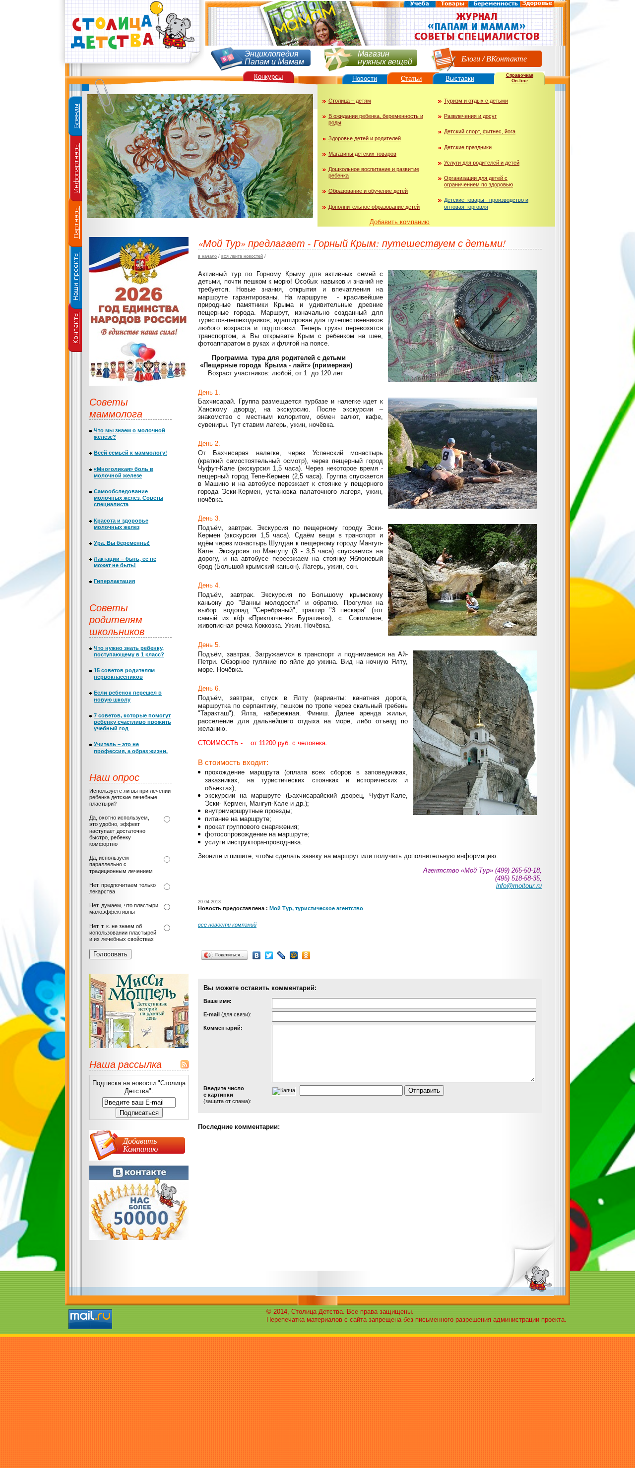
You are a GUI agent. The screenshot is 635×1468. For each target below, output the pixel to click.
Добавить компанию (400, 222)
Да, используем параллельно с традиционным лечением (121, 864)
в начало (207, 256)
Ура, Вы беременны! (122, 543)
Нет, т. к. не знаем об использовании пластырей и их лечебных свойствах (122, 932)
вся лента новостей (242, 256)
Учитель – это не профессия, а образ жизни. (131, 747)
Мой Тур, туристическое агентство (316, 908)
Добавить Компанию (140, 1144)
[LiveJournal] (281, 955)
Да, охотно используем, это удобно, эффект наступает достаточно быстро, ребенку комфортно (119, 831)
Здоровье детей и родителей (364, 138)
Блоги (470, 58)
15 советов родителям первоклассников (124, 673)
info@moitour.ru (519, 885)
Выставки (459, 78)
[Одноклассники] (306, 955)
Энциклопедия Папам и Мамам (274, 56)
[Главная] (131, 67)
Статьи (411, 78)
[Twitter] (269, 955)
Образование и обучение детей (368, 191)
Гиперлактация (114, 581)
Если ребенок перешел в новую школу (128, 696)
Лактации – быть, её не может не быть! (125, 562)
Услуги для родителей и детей (481, 163)
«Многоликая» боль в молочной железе (123, 472)
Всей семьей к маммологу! (130, 453)
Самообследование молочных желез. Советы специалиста (128, 497)
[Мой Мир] (294, 955)
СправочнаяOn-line (519, 78)
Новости (364, 78)
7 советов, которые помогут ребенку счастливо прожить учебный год (132, 721)
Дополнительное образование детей (374, 207)
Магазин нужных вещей (385, 56)
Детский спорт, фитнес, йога (479, 131)
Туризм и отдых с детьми (476, 101)
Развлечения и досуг (470, 116)
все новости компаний (227, 925)
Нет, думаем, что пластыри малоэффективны (123, 908)
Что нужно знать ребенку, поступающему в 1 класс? (129, 651)
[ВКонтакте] (257, 955)
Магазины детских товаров (362, 154)
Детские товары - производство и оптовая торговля (486, 203)
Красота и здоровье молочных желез (121, 524)
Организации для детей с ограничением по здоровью (478, 181)
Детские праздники (468, 147)
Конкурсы (268, 76)
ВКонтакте (506, 58)
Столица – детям (349, 101)
